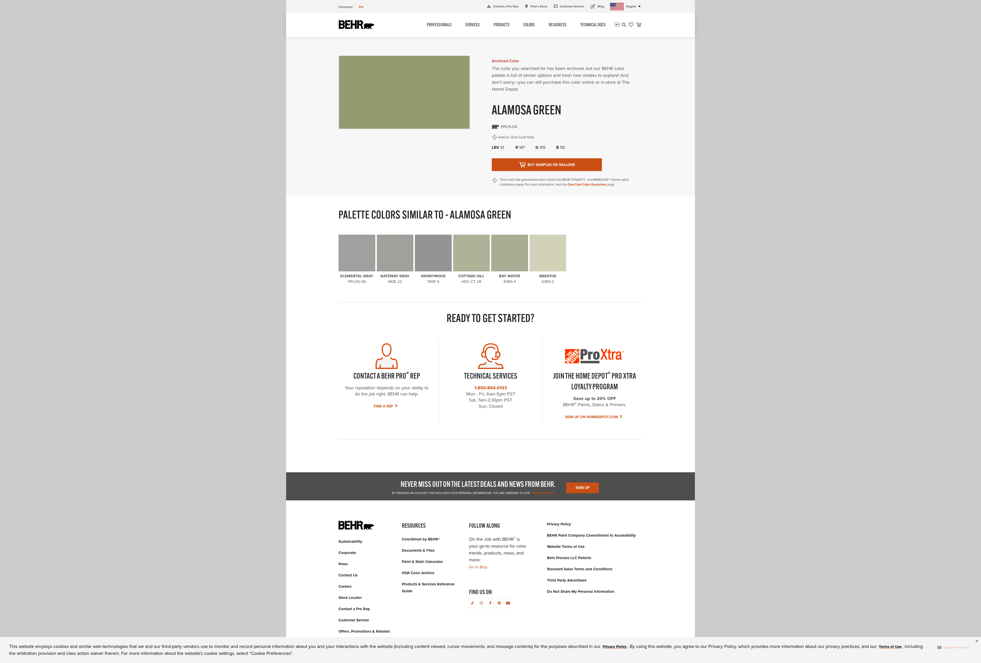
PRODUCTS (502, 25)
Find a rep (383, 406)
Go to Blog (478, 567)
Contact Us (348, 575)
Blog (597, 6)
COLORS (529, 25)
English (634, 6)
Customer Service (569, 6)
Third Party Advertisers (567, 580)
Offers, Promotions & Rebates (364, 631)
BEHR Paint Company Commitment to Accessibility (591, 535)
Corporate (347, 553)
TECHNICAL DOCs (593, 25)
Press (343, 564)
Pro (361, 7)
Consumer (345, 7)
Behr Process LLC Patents (569, 558)
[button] (954, 647)
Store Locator (350, 597)
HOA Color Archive (418, 573)
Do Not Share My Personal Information (580, 591)
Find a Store (535, 6)
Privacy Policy (543, 493)
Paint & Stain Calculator (422, 561)
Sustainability (350, 541)
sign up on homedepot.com (591, 417)
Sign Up (583, 487)
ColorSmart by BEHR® (421, 539)
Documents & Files (418, 550)
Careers (345, 586)
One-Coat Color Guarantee (586, 184)
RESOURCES (558, 25)
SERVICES (472, 25)
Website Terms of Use (566, 546)
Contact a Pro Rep (502, 6)
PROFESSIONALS (439, 25)
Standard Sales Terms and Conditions (579, 569)
